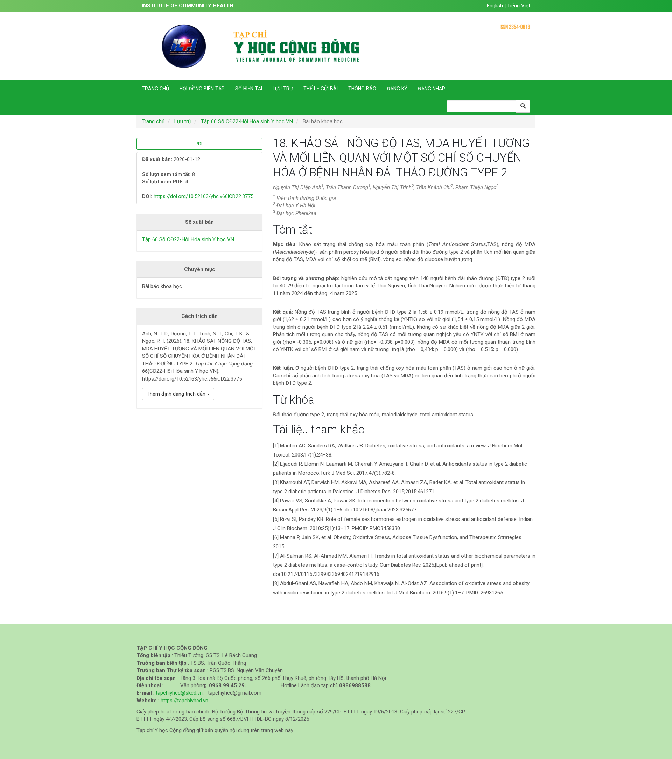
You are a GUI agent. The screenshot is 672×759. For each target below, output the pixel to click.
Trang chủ (155, 88)
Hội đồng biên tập (202, 88)
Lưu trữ (283, 88)
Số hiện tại (248, 88)
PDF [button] (200, 143)
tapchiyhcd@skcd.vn (179, 693)
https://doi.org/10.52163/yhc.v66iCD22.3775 (203, 196)
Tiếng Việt (518, 5)
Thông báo (362, 88)
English (495, 5)
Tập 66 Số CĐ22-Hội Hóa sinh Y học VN (247, 121)
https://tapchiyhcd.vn (184, 700)
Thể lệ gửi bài (320, 88)
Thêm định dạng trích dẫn (177, 394)
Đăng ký (397, 88)
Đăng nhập (431, 88)
